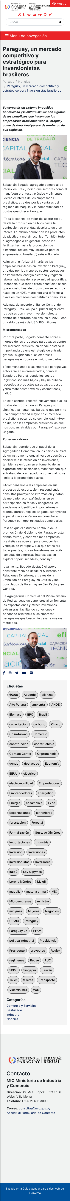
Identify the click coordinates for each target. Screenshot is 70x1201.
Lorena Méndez (20, 881)
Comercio (40, 734)
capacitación (18, 724)
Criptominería (47, 754)
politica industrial (21, 940)
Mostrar (62, 3)
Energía (14, 803)
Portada (8, 81)
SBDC (13, 970)
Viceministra (18, 990)
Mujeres (33, 911)
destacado (31, 763)
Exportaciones (19, 813)
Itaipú (13, 872)
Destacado (14, 1010)
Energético (45, 793)
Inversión (16, 852)
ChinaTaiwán (18, 734)
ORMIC (14, 921)
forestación (17, 822)
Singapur (29, 970)
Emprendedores (20, 793)
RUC (48, 960)
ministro (43, 901)
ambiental (39, 704)
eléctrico (29, 773)
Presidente (17, 950)
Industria (42, 842)
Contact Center (20, 754)
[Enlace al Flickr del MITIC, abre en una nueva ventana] (31, 673)
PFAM (37, 931)
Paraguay (31, 921)
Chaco (55, 724)
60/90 (13, 695)
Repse (34, 960)
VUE (36, 990)
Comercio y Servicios (22, 1005)
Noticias (24, 81)
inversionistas (19, 862)
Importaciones (19, 842)
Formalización (19, 832)
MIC (54, 891)
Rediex (55, 950)
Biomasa (15, 714)
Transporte (47, 980)
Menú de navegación (28, 36)
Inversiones (36, 852)
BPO (30, 714)
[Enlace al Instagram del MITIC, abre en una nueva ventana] (10, 673)
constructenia (44, 744)
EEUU (13, 773)
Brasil (43, 714)
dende (13, 763)
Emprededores (49, 783)
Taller (13, 980)
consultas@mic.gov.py (34, 1108)
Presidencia (48, 940)
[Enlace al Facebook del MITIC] (4, 673)
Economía (52, 763)
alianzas (47, 695)
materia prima (36, 891)
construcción (18, 744)
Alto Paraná (17, 704)
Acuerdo (30, 695)
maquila (15, 891)
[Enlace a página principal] (28, 7)
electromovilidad (21, 783)
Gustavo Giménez (47, 832)
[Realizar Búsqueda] (60, 22)
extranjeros (44, 813)
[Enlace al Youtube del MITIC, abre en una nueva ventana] (24, 673)
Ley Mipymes (32, 872)
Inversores (42, 862)
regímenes (16, 960)
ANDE (55, 704)
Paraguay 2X (18, 931)
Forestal (37, 822)
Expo (51, 803)
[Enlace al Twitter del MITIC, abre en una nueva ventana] (16, 673)
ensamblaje (34, 803)
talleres (28, 980)
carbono (39, 724)
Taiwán (47, 970)
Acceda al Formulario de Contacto (31, 1113)
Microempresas (20, 901)
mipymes (15, 911)
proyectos (37, 950)
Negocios (52, 911)
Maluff (41, 881)
